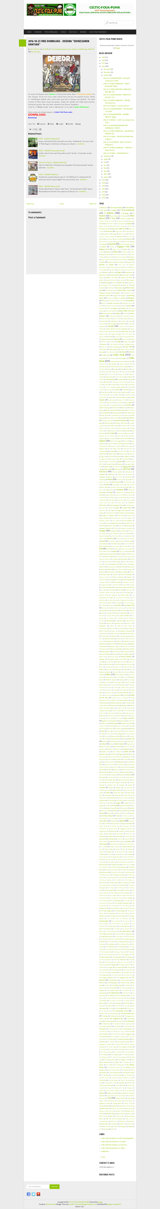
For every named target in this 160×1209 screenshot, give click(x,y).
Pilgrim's (126, 716)
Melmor (119, 639)
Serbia (107, 793)
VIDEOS (63, 32)
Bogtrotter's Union (127, 303)
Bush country (117, 318)
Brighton (123, 308)
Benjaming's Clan (126, 275)
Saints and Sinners (124, 780)
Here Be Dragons (126, 520)
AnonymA (127, 231)
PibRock (119, 716)
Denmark (124, 408)
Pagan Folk (121, 708)
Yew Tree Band (108, 1126)
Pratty (102, 734)
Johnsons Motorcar (104, 559)
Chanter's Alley (103, 366)
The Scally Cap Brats (105, 1026)
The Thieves (111, 1049)
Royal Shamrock (115, 772)
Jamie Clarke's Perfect (105, 551)
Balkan (125, 249)
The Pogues (118, 1003)
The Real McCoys (112, 1013)
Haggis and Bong (122, 510)
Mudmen (102, 659)
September (107, 156)
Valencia (129, 1098)
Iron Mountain (115, 546)
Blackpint (117, 293)
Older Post (92, 204)
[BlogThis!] (36, 129)
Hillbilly (103, 526)
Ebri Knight (110, 433)
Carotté (110, 336)
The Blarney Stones (104, 875)
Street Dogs (119, 836)
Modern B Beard (129, 649)
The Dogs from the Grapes (117, 916)
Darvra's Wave (119, 402)
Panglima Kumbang (104, 710)
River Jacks (117, 759)
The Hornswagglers (123, 954)
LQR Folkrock (109, 621)
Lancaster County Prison (106, 592)
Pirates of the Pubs (126, 723)
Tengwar (130, 852)
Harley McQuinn (104, 518)
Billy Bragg (107, 283)
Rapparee (102, 749)
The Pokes (127, 1003)
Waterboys (114, 1106)
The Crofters (126, 900)
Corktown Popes (120, 387)
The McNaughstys (112, 983)
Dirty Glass (104, 415)
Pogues (126, 728)
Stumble (70, 124)
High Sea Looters (117, 523)
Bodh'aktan (130, 301)
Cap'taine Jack (123, 326)
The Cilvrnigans (109, 890)
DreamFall (116, 418)
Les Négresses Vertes (125, 600)
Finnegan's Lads (103, 459)
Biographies (130, 283)
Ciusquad (102, 374)
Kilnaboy (115, 574)
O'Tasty (116, 687)
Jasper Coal (122, 551)
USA (109, 1098)
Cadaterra (124, 321)
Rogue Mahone (124, 767)
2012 (103, 189)
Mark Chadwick (105, 631)
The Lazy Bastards (104, 970)
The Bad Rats (119, 859)
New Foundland (125, 672)
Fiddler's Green (112, 454)
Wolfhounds (123, 1121)
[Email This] (34, 129)
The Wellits (109, 1065)
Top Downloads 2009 (126, 1078)
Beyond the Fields (126, 277)
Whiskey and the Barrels (106, 1111)
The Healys (131, 952)
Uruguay (103, 1098)
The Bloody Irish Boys (118, 875)
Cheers (109, 369)
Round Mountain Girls (128, 769)
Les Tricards (117, 603)
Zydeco (113, 1129)
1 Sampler (113, 210)
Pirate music (104, 723)
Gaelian (101, 485)
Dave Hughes (128, 402)
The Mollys (127, 985)
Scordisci (121, 785)
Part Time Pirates (128, 710)
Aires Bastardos (121, 224)
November (107, 72)
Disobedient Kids (116, 415)
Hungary (102, 531)
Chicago (116, 369)
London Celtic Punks (121, 613)
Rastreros (118, 749)
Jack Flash (109, 549)
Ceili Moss (104, 342)
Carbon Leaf (102, 336)
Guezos (103, 508)
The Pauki (129, 998)
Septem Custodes (128, 790)
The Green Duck (127, 949)
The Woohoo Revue (114, 1067)
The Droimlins (116, 921)
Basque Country (66, 49)
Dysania (121, 431)
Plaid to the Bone (121, 726)
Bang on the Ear (105, 254)
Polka (102, 731)
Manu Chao (112, 628)
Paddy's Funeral (114, 705)
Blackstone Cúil (127, 293)
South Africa (103, 821)
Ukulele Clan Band (112, 1093)
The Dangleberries (115, 908)
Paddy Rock (105, 1151)
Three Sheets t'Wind (128, 1072)
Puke (105, 739)
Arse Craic (129, 236)
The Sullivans (111, 1042)
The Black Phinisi (125, 870)
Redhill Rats (113, 754)
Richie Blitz (102, 759)
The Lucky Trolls (128, 975)
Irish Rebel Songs (82, 49)
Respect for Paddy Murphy (115, 757)
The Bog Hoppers (111, 877)
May (105, 168)
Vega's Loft (102, 1101)
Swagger (121, 841)
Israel (131, 546)
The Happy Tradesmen (119, 952)
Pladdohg (111, 726)
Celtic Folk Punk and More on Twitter (113, 1148)
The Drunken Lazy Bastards (120, 924)
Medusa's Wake (109, 639)
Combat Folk (121, 379)
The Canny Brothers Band (106, 885)
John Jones (118, 556)
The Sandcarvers (117, 1024)
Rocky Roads (120, 764)
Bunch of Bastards (106, 318)
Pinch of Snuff (109, 718)
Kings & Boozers (104, 577)
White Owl (130, 1113)
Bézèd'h (101, 280)
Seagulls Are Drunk (104, 790)
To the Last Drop (116, 1075)
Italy (100, 548)
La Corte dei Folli (116, 585)
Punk (123, 739)
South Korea (114, 821)
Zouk (100, 1129)
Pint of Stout (118, 718)
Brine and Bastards (111, 311)
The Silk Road (103, 1031)
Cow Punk (125, 390)
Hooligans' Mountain (105, 528)
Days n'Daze (102, 405)
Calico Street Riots (112, 324)
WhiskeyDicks (122, 1113)
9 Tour (112, 218)
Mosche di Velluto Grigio (125, 654)
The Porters (108, 1006)
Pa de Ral (125, 695)
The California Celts (126, 882)
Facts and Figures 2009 (122, 443)
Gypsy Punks (127, 508)
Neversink (115, 672)
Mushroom (131, 662)
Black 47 (125, 285)
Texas (123, 854)
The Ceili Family (121, 885)
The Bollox (121, 877)
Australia (112, 244)
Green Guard (129, 500)
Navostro (109, 669)
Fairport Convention (116, 446)
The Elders (116, 929)
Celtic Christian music (127, 344)
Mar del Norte (121, 628)
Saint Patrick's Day (109, 780)
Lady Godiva (129, 590)
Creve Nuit (113, 395)
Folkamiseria (121, 474)
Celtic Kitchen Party (111, 352)
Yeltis (100, 1126)
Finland (118, 456)
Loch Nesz (124, 610)
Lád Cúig (120, 590)
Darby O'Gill (109, 402)
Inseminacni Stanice (128, 538)
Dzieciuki (127, 431)
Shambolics (108, 795)
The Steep (114, 1036)
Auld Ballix (126, 241)
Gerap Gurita (109, 490)
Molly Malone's (105, 651)
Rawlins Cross (106, 752)
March (106, 174)
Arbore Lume (122, 234)
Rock (128, 762)
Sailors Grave (119, 777)
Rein (131, 754)
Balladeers (108, 252)
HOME (29, 32)
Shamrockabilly (128, 795)
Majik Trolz (129, 623)
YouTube (38, 1194)
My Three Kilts (117, 664)
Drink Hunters (129, 418)
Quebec (103, 744)
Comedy (129, 379)
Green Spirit (121, 503)
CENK (130, 364)
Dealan (122, 405)
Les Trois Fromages (128, 603)
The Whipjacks (119, 1065)
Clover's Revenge (120, 377)
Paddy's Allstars (103, 705)
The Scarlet (117, 1026)
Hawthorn (130, 518)
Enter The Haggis (116, 441)
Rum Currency (112, 775)
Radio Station (119, 744)
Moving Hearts (114, 657)
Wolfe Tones (114, 1121)
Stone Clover (119, 834)
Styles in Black (103, 841)
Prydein (106, 736)
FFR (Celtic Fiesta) (122, 451)
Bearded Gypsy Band (115, 267)
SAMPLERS (38, 32)
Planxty (131, 726)
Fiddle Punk (102, 454)
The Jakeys (108, 962)
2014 (103, 183)
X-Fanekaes (113, 1124)
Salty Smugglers (116, 782)
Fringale (127, 479)
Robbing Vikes (120, 762)
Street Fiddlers (129, 836)
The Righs (105, 1016)
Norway (122, 680)
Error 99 (126, 441)
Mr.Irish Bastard (126, 657)
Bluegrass (131, 298)
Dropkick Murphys (120, 420)
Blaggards (123, 295)
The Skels (113, 1031)
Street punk (102, 839)
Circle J (130, 372)
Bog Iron (104, 303)
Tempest (108, 852)
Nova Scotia (107, 682)
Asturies (129, 239)
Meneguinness (109, 641)
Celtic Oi (131, 352)
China (127, 369)
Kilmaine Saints (105, 574)
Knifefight (111, 580)
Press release (110, 734)
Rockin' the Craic (110, 764)
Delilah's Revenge (104, 408)
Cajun (130, 321)
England (102, 441)
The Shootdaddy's (126, 1029)
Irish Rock (127, 544)
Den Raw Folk (116, 408)
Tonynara (114, 1078)
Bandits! (132, 252)
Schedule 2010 (111, 785)
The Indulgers (128, 957)
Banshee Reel (117, 254)
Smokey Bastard (107, 816)
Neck (125, 669)
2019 (103, 57)
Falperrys (102, 449)
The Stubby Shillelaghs (123, 1039)
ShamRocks (112, 798)
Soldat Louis (126, 816)
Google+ (61, 124)
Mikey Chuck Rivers (127, 646)
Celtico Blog (123, 364)
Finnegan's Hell (127, 456)
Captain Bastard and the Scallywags (116, 329)
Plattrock (111, 728)
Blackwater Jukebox (104, 295)
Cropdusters (102, 397)
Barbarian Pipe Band (121, 257)
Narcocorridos (128, 667)
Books (101, 306)
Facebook (42, 124)
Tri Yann (117, 1085)
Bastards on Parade (106, 265)
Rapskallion (110, 749)
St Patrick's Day (114, 826)
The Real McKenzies (127, 1013)
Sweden (128, 841)
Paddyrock (124, 705)
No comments (36, 52)
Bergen (101, 277)
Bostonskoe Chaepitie (111, 306)
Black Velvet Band (111, 290)
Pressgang (120, 734)
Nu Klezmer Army (128, 682)
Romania (109, 769)
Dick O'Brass (130, 410)
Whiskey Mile (119, 1111)
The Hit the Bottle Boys (108, 954)
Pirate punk (114, 723)
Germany (119, 489)
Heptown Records (104, 520)
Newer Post (30, 204)
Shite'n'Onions (103, 803)
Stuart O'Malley (129, 839)
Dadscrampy (111, 400)
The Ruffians (120, 1021)
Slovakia (125, 813)
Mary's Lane (114, 631)
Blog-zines (110, 298)
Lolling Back (109, 613)
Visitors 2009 (128, 1103)
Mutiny (102, 664)
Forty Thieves (119, 477)
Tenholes (102, 854)
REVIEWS (83, 32)
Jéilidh (121, 554)
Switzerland (103, 844)
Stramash (102, 836)
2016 (103, 66)
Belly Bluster (128, 272)
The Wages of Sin (123, 1060)
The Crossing (113, 906)
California (122, 324)
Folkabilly (102, 474)
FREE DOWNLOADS (51, 32)
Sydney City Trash (115, 844)
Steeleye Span (123, 831)
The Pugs (111, 1008)
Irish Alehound (112, 541)
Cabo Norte (104, 321)
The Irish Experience (105, 959)
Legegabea (114, 595)
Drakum (109, 418)
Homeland (129, 526)
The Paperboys (119, 998)
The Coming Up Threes (116, 898)
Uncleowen (131, 1096)
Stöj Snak (109, 834)
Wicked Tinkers (119, 1116)
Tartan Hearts (109, 849)
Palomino (129, 708)
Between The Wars (112, 277)
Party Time (102, 713)
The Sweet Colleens (119, 1044)
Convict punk (122, 384)
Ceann (132, 339)
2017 (103, 63)
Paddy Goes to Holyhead (120, 698)
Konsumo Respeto (127, 580)
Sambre (125, 782)
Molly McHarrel (116, 651)
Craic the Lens (106, 392)
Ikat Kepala (123, 531)
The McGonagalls (125, 980)
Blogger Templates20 (114, 1204)
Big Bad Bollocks (111, 280)
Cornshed (130, 387)
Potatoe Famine (117, 731)
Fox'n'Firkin (128, 477)
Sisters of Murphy (125, 805)
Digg (79, 124)
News (108, 674)
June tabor (117, 562)
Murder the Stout (109, 662)
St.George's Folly (127, 826)
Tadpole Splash (114, 847)
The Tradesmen (125, 1054)
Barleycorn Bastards (121, 259)
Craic (132, 390)
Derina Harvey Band (111, 410)
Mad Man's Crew (119, 623)
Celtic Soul (102, 364)
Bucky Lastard (113, 316)
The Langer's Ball (120, 967)
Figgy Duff (103, 456)
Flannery (120, 464)
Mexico (119, 641)
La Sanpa (103, 590)
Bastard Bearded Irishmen (116, 262)
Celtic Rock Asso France (117, 361)
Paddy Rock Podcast (117, 703)
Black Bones (110, 288)
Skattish (121, 811)
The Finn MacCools (120, 936)
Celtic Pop (105, 355)
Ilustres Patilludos (114, 533)
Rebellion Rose (103, 754)
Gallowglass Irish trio (118, 485)
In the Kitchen (115, 536)
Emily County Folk (111, 438)
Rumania (122, 775)
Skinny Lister (129, 811)
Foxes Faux (102, 479)
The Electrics (126, 929)
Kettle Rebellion (111, 572)
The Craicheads (103, 900)
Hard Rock (121, 515)
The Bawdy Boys (104, 867)
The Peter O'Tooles (115, 1001)
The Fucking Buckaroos (123, 941)
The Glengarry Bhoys (124, 944)
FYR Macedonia (128, 482)
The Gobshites (110, 947)
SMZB (117, 816)
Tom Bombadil (128, 1075)
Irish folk (129, 541)
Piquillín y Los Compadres (109, 721)
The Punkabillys (120, 1008)
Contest (107, 384)
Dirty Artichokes (117, 413)
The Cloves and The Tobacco (120, 893)
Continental (113, 384)
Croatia (120, 395)
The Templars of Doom (125, 1047)
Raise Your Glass (128, 746)
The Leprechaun (128, 970)
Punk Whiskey (114, 741)
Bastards (129, 262)
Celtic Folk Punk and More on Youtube (113, 1142)
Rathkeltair (126, 749)
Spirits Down (103, 826)
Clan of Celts (111, 374)
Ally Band (113, 226)
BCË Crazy (122, 265)
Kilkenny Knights (123, 572)
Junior (125, 562)
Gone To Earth (120, 495)
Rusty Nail (102, 777)
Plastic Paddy (103, 728)
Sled (114, 813)
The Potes (117, 1006)
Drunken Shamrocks (127, 425)
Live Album (130, 608)
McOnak (114, 636)
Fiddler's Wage (123, 454)
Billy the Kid (121, 283)
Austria (103, 247)
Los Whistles (120, 618)
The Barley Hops (115, 864)
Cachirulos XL (114, 321)
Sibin (111, 803)
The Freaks (111, 941)
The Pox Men (126, 1006)
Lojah (102, 613)
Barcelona (131, 257)
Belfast (113, 272)
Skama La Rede (106, 811)
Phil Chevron (111, 716)
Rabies (111, 744)
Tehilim (130, 849)
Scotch (130, 785)
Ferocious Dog (103, 451)
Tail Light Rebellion (126, 847)
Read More (81, 144)
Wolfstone (131, 1121)
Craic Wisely (115, 392)
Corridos (101, 390)
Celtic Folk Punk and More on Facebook (114, 1145)
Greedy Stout (103, 500)
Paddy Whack (129, 703)
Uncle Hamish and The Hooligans (116, 1096)
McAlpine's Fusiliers (115, 633)
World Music (104, 1124)
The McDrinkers (113, 980)
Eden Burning (121, 433)
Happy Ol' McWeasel (108, 515)
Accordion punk (121, 221)
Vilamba (119, 1101)
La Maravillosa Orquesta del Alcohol (124, 587)
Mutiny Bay (109, 664)
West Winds (129, 1108)
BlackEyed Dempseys (105, 293)
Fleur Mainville (116, 467)
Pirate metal (131, 721)
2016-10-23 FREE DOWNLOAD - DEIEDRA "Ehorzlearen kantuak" (58, 42)
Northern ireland (111, 680)
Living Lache (114, 610)
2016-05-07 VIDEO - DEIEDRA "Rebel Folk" (53, 162)
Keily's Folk (122, 567)
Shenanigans (120, 800)
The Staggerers (127, 1034)
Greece (131, 497)
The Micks (107, 985)
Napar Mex (118, 667)
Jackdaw (116, 549)
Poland (132, 728)
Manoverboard (103, 628)
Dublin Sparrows (122, 428)
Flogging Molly (127, 467)
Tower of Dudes (124, 1080)
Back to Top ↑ (80, 1206)
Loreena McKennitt (111, 615)
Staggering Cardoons (126, 829)
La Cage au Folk (105, 585)
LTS (116, 621)
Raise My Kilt (117, 746)
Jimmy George (108, 556)
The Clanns (126, 890)
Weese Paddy (105, 1108)
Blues (103, 301)
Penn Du (103, 716)
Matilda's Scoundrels (126, 631)
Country (116, 390)
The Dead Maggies (106, 911)
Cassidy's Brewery (105, 339)
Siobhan (107, 805)
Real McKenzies (117, 752)
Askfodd (101, 239)
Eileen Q (129, 433)
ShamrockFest (103, 798)
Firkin (120, 461)
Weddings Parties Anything (126, 1106)
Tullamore (129, 1088)
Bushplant (125, 318)
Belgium (119, 272)
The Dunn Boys (111, 926)
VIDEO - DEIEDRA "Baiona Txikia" (49, 186)
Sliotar (119, 813)
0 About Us (103, 208)
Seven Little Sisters (119, 793)
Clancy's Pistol (122, 374)
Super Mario (113, 841)
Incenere (123, 536)
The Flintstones (105, 939)
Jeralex (126, 554)
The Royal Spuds (109, 1021)
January (106, 177)
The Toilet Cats (118, 1052)
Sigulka (126, 803)
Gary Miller (126, 487)
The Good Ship (121, 947)
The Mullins (125, 990)
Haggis (112, 510)
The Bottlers (118, 880)
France (110, 479)
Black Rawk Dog (120, 288)
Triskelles (116, 1088)
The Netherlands (114, 993)
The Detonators (111, 913)
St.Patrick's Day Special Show (108, 829)
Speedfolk (107, 823)
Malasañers (102, 626)
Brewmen (101, 308)
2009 (103, 198)
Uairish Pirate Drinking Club (113, 1090)
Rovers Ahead (104, 772)
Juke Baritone (108, 562)
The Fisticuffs (130, 936)
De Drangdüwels (113, 405)
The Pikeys (126, 1001)
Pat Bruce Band (111, 713)
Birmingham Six (106, 285)
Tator (123, 849)
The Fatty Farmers (125, 931)
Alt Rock (130, 226)
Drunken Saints (113, 425)
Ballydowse (124, 252)
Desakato (122, 410)
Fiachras (130, 451)
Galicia (107, 485)
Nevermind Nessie (104, 672)
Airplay (129, 224)
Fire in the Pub (125, 459)
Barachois (125, 254)
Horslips (116, 528)
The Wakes (115, 1062)
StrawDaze (110, 836)
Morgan (115, 654)
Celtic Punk (118, 354)
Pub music (124, 736)
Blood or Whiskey (120, 298)
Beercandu (112, 270)
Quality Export (130, 741)
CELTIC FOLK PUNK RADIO (97, 32)
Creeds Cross (124, 392)
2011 (103, 192)
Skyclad (109, 813)
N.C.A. (100, 667)
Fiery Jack (131, 454)
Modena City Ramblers (115, 649)
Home (62, 204)
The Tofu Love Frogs (106, 1052)
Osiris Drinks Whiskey (122, 692)
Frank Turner (120, 479)
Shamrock (118, 795)
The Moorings (112, 988)
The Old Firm (109, 998)
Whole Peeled (103, 1116)
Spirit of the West (127, 823)
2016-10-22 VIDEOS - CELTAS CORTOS (116, 106)
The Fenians (118, 934)
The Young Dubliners (114, 1070)
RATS (132, 749)
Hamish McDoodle (111, 513)
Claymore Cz (109, 377)
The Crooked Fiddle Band (122, 903)
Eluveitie (126, 436)
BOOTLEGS (73, 32)
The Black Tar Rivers (116, 872)
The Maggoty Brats (122, 977)
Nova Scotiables (117, 682)
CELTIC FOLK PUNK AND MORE (79, 1202)
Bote (120, 306)
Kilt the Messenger (126, 574)
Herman (101, 523)
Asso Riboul (109, 239)
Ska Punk (131, 808)
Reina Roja (102, 757)
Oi (111, 690)
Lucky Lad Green (129, 621)
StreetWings (111, 839)
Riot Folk (109, 759)
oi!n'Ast (115, 690)
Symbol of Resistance (128, 844)
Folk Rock (103, 471)
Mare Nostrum (130, 628)
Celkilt (119, 342)
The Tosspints (115, 1054)
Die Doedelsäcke (105, 413)
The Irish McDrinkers (120, 959)
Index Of (130, 536)
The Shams (127, 1026)
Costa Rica (109, 390)
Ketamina (102, 572)
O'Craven (113, 685)
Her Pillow (115, 520)
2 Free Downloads (55, 49)
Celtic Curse (104, 347)
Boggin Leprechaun (114, 303)
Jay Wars (130, 551)
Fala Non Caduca (128, 446)
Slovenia (131, 813)
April (105, 171)
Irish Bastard (121, 541)
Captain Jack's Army (126, 331)
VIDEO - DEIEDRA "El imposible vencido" (52, 151)
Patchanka (120, 713)
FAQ (109, 449)
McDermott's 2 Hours (128, 633)
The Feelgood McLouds (106, 934)
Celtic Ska (129, 361)
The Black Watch (128, 872)
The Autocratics (126, 857)
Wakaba (101, 1106)
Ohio (106, 690)
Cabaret (132, 318)
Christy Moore (116, 372)
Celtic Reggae (122, 358)
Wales (107, 1106)
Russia (129, 775)
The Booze (129, 877)
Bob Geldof (121, 301)
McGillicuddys (105, 636)
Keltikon (109, 569)
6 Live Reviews (114, 216)
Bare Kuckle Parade (107, 259)
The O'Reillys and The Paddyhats (117, 995)
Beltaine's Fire (103, 275)
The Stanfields (103, 1036)
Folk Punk (126, 469)
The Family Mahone (111, 931)
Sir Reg (114, 805)
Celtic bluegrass (114, 344)
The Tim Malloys (121, 1049)
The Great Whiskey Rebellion (113, 949)
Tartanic (118, 849)
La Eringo (131, 585)
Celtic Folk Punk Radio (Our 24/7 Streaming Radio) (117, 1138)
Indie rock (102, 538)
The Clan (118, 890)
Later (123, 592)
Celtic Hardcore (124, 349)
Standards (113, 831)
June (105, 165)
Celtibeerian (102, 344)
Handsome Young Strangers (126, 513)
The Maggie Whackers (106, 977)
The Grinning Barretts (105, 952)
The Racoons (130, 1008)
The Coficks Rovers (124, 895)
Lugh (102, 623)
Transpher (121, 1083)
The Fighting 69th (128, 934)
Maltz (119, 626)
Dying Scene (113, 431)
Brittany (117, 313)
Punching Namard (114, 739)
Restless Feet (128, 757)
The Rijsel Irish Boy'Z (116, 1016)
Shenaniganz (129, 800)
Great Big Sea (112, 497)
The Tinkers (131, 1049)
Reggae (120, 754)
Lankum (117, 592)
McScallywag (123, 636)
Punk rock (105, 741)
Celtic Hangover (113, 349)
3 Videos (109, 213)
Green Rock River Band (106, 503)
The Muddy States (113, 990)
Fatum (125, 449)
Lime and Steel (106, 608)
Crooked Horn (129, 395)
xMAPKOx (122, 1124)
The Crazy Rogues (115, 900)
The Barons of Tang (127, 864)
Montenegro (126, 651)
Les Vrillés (103, 605)
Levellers (118, 605)
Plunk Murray (118, 728)
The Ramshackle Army (120, 1011)
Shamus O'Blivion (123, 798)
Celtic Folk (128, 347)
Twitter (51, 124)
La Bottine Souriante (128, 582)
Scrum (111, 787)
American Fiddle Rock (119, 229)
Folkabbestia (128, 472)
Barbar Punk (109, 257)
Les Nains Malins (112, 600)
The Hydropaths (117, 957)
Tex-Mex (117, 854)
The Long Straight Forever (125, 972)
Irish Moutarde (103, 544)
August (106, 159)
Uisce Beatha (128, 1090)
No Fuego (118, 677)
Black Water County (125, 290)
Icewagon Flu (114, 531)
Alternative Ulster (104, 229)
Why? (111, 1116)
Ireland (102, 541)
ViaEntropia (111, 1101)
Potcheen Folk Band (128, 731)
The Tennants (103, 1049)
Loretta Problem (124, 615)
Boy (125, 306)
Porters (109, 731)
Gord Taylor (129, 495)
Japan (114, 551)
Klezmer (129, 577)
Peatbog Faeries (129, 713)
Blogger (117, 48)
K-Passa (106, 564)
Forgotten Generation (105, 477)
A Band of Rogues (125, 218)
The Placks (110, 1003)
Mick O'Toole (112, 644)
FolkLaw (130, 474)
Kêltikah (103, 569)
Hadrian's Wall (103, 510)
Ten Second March (120, 852)
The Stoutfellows (110, 1039)
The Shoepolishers (113, 1029)
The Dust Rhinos (124, 926)
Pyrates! (122, 741)
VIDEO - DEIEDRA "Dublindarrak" (49, 139)
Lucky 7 (121, 621)
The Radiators (105, 1011)
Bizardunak (116, 285)
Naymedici (117, 669)
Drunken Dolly (109, 423)
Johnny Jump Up (128, 556)
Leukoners (111, 605)
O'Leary (109, 687)
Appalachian (106, 234)
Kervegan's (130, 569)
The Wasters (126, 1062)
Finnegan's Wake (115, 459)
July (105, 162)
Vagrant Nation (120, 1098)
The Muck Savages (125, 988)
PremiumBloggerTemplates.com (86, 1204)
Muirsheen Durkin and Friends (117, 659)
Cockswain (129, 377)
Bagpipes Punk (123, 246)
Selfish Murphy (116, 790)
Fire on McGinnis (111, 461)
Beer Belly (127, 267)
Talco (100, 849)
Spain (122, 821)
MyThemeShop (51, 1204)
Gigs (110, 492)
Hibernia (107, 523)
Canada (111, 326)
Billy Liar (114, 283)
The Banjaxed (112, 862)
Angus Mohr (119, 231)
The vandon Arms (109, 1060)
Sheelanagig (111, 800)
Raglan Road (130, 744)
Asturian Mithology (119, 239)
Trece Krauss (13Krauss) (106, 1085)
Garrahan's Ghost (115, 487)
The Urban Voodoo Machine (118, 1057)
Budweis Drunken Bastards (126, 316)
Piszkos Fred (103, 726)
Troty (122, 1088)
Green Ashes (111, 500)
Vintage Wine (117, 1103)
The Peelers (102, 1001)
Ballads (115, 252)
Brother (126, 313)
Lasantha (71, 1204)
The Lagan (109, 967)
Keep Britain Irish (112, 567)
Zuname (106, 1129)
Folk (100, 469)
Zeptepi (130, 1126)
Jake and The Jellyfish (127, 549)
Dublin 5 (101, 428)
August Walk (118, 241)
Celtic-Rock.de (112, 364)
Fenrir (131, 449)
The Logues (112, 972)
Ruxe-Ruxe (111, 777)
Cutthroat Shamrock (121, 397)
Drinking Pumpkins (107, 420)
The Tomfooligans (129, 1052)
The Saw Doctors (128, 1024)
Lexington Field (129, 605)
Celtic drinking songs (116, 347)
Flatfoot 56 (107, 467)
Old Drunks (123, 690)
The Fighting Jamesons (106, 936)
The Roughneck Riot (116, 1019)
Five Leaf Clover (110, 464)
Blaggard (115, 295)
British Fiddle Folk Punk (126, 311)
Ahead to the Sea (110, 224)
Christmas (106, 372)
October (106, 75)
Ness (131, 669)
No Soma (125, 677)
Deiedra (74, 49)
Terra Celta (110, 854)
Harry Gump (121, 518)
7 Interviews (124, 216)
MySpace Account (128, 664)
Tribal (123, 1085)
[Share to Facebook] (40, 129)
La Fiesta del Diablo (106, 587)
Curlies (110, 397)
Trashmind (130, 1083)
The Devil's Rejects (123, 913)
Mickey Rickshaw (123, 644)
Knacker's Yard (103, 580)
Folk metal (107, 469)
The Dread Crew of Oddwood (118, 918)
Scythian (118, 787)
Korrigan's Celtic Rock (105, 582)
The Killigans (112, 965)
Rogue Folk (115, 767)
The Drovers (126, 921)
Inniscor (119, 538)
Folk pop (117, 469)
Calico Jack (102, 324)
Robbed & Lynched (109, 762)
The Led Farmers (116, 970)
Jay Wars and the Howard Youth (108, 554)
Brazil (129, 306)
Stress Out (120, 839)
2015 (103, 180)
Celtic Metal (122, 352)
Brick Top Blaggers (112, 308)
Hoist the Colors (111, 526)
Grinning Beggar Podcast (117, 505)
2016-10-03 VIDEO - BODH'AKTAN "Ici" (116, 153)
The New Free (126, 993)
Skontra (101, 813)
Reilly (126, 754)
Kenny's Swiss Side (119, 569)
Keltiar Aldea (130, 567)
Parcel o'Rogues (117, 710)
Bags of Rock (117, 249)
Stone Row (129, 834)
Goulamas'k (102, 497)
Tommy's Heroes (104, 1078)
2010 (103, 195)
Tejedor (101, 852)
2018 (103, 60)
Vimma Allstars (128, 1101)
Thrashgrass (125, 1070)
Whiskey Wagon (111, 1113)
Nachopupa (109, 667)
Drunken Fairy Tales (121, 423)
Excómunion (110, 443)
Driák (121, 418)
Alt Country (121, 226)
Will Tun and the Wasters (114, 1119)
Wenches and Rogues (117, 1108)
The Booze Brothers (105, 880)
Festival (112, 451)
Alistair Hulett (103, 226)
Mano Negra (128, 626)
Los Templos (110, 618)
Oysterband (117, 695)
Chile (121, 369)
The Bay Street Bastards (118, 867)
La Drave (124, 585)
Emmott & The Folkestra (125, 438)
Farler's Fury (116, 449)
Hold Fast (121, 526)
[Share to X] (38, 129)
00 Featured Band (116, 208)
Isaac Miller (124, 546)
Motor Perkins (103, 657)
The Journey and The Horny (121, 962)
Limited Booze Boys (119, 608)
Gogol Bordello (109, 495)
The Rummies (106, 1024)
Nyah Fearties (103, 685)
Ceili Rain (112, 342)
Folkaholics (111, 474)
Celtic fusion (102, 349)
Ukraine (101, 1093)
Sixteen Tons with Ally (112, 808)
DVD (107, 431)
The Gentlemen (111, 944)
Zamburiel (116, 1126)
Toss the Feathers (114, 1080)
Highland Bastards (129, 523)
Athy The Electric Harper (106, 241)
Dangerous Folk (121, 400)
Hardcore (130, 515)
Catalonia (116, 339)
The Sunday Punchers (123, 1042)
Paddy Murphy (123, 700)
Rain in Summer (105, 746)
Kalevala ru (125, 564)
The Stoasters (122, 1036)
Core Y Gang (109, 387)
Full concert (116, 482)
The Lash (129, 967)
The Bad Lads (109, 859)
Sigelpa (118, 803)
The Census (111, 888)
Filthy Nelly (111, 456)
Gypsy (117, 508)
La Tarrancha (112, 590)
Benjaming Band (114, 275)
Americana (108, 231)
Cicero (123, 372)
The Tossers (104, 1054)
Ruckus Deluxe (126, 772)
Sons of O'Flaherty (126, 818)
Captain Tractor (103, 334)
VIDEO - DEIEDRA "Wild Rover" (49, 174)
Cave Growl (126, 339)
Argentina (120, 236)
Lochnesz (131, 610)
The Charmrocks (121, 888)
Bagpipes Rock (104, 249)
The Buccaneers (113, 882)
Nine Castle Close (120, 675)
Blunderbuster (112, 301)
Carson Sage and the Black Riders (124, 336)
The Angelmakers (115, 857)
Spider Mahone (116, 823)
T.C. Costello (104, 847)
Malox (112, 626)
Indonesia (110, 538)
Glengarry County (121, 492)
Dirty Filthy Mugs (129, 413)
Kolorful (118, 580)
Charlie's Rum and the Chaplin (119, 366)
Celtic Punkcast (111, 358)
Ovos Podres (108, 695)
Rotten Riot (117, 769)
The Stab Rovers (116, 1034)
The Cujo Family (124, 906)
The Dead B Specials (128, 908)
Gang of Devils (130, 485)
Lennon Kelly (125, 595)
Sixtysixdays (124, 808)
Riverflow (125, 759)
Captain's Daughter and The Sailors (122, 334)
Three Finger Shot (114, 1072)
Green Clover (120, 500)
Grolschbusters (130, 505)
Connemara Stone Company (120, 382)
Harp (113, 518)
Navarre (101, 669)
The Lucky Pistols (116, 975)
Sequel (101, 793)
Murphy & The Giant (121, 662)
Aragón (114, 234)
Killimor (132, 572)
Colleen (101, 379)
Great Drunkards (122, 497)
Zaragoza (123, 1126)
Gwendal (110, 508)
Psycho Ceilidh (115, 736)
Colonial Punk (109, 379)
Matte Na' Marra (103, 633)
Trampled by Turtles (110, 1083)
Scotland (102, 787)
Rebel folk (91, 49)
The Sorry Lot (122, 1031)
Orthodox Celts (109, 692)
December (107, 69)
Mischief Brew (103, 649)
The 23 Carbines (103, 857)
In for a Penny (125, 533)
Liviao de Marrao (104, 610)
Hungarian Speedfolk (127, 528)
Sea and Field (128, 787)
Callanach (102, 326)
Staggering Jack (103, 831)
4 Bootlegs (125, 213)
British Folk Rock (107, 313)
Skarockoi (114, 811)
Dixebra (125, 415)
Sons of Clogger (113, 818)
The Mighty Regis (117, 985)
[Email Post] (30, 129)
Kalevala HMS (115, 564)
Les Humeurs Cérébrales (122, 597)
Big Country (121, 280)
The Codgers (113, 895)
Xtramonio (130, 1124)
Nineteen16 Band (109, 677)
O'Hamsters (121, 685)
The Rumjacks (129, 1021)
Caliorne (130, 324)
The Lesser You (103, 972)
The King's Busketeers (124, 965)
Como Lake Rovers (104, 382)
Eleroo (119, 436)
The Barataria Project (124, 862)
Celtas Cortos (128, 342)
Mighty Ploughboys (115, 646)
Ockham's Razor (125, 687)
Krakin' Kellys (117, 582)
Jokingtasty (115, 559)
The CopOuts (128, 898)
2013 (103, 186)
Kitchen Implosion (118, 577)
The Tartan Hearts (111, 1047)
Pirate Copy (122, 721)
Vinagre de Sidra (104, 1103)
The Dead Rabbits (120, 911)
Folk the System (117, 472)
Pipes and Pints (129, 718)
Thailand (129, 854)
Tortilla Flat (102, 1080)
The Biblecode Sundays (112, 870)
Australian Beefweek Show (127, 244)
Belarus (106, 272)
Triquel (109, 1088)
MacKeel (109, 623)
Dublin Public (111, 428)
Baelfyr (112, 247)
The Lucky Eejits (104, 975)
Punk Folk (131, 739)
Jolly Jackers (123, 559)
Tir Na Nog (105, 1075)
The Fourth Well (115, 939)
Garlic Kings (104, 487)
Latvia (128, 592)
